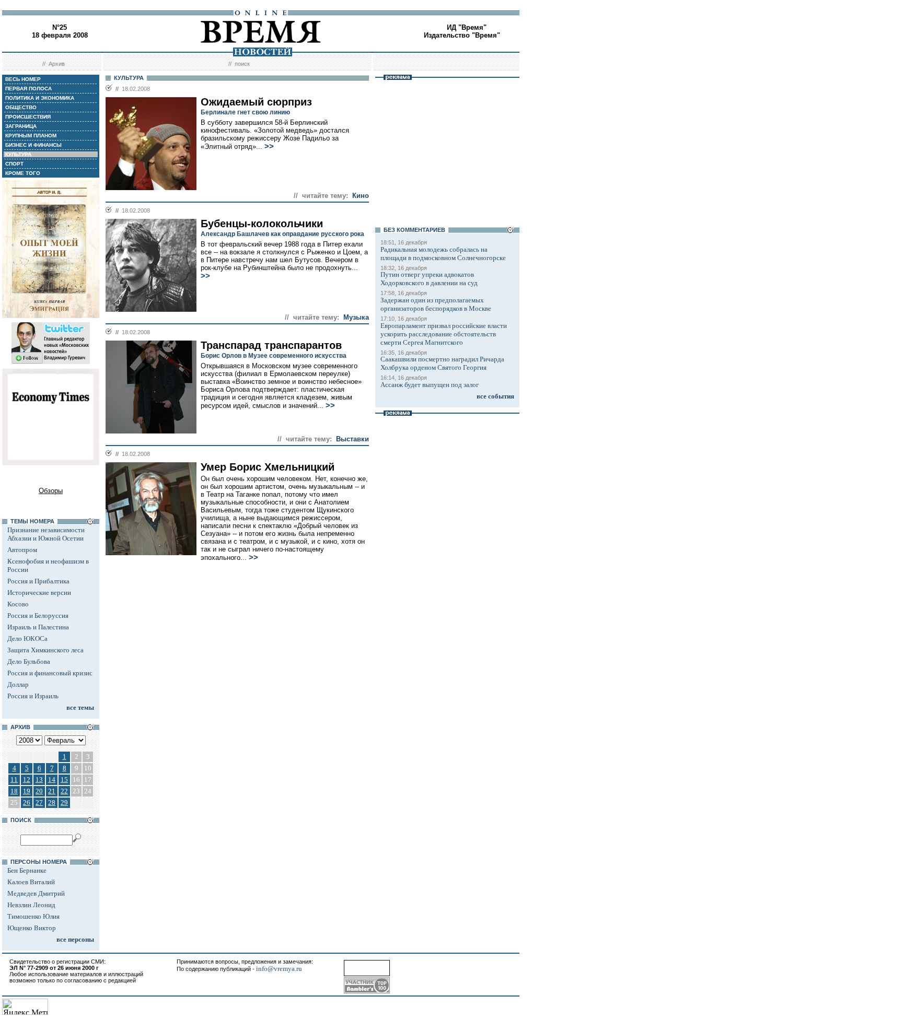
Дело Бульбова (28, 661)
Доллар (18, 684)
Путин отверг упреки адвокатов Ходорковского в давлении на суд (429, 279)
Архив (57, 64)
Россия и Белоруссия (37, 615)
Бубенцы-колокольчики (262, 223)
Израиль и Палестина (38, 627)
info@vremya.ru (279, 969)
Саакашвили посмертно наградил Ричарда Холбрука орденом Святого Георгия (442, 363)
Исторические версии (39, 592)
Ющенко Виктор (31, 928)
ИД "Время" (467, 27)
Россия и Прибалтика (38, 581)
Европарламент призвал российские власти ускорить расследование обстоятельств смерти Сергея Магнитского (443, 334)
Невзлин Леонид (31, 905)
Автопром (22, 550)
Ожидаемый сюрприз (256, 102)
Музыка (356, 317)
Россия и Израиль (33, 696)
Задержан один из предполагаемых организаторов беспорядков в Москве (435, 304)
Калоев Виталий (31, 882)
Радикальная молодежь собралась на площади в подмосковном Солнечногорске (443, 253)
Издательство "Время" (462, 35)
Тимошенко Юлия (33, 916)
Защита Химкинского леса (45, 650)
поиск (242, 64)
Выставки (352, 439)
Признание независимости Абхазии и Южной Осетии (46, 534)
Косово (18, 604)
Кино (360, 196)
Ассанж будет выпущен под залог (429, 385)
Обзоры (51, 491)
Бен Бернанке (27, 870)
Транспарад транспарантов (271, 345)
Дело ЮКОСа (27, 638)
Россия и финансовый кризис (49, 673)
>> (269, 146)
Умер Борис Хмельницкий (267, 467)
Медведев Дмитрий (36, 893)
